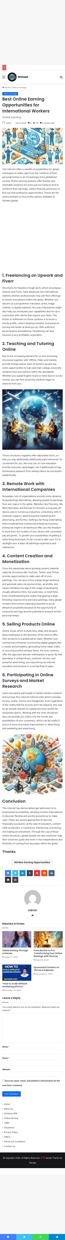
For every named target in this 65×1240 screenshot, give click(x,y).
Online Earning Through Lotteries (23, 67)
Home (7, 87)
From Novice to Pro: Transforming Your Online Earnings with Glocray (48, 953)
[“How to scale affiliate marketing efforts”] (16, 972)
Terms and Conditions (14, 1141)
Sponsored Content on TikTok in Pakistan (46, 969)
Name (6, 1047)
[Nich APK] (18, 77)
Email (5, 1058)
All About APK (10, 1113)
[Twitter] (15, 873)
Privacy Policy (11, 1132)
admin (8, 123)
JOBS (6, 1123)
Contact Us (9, 1146)
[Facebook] (8, 873)
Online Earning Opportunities (33, 862)
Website (6, 1069)
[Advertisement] (32, 32)
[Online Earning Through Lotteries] (16, 939)
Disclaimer (9, 1127)
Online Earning (11, 1118)
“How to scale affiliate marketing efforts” (14, 985)
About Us (8, 1109)
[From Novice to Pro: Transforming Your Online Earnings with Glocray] (48, 939)
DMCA (7, 1137)
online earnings (19, 87)
